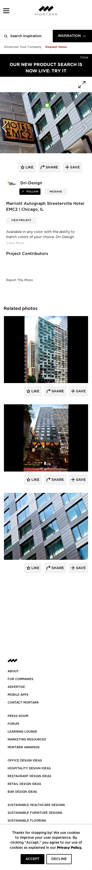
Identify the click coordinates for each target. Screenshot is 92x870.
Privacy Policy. (69, 847)
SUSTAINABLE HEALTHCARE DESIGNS (36, 805)
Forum (13, 723)
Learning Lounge (22, 731)
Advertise (16, 686)
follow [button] (32, 191)
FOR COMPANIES (20, 679)
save (74, 167)
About (13, 671)
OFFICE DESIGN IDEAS (25, 760)
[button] (6, 10)
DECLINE (59, 859)
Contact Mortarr (23, 702)
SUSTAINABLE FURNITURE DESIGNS (35, 812)
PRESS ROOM (18, 716)
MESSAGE (56, 191)
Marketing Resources (27, 739)
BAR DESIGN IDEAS (22, 791)
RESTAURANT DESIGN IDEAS (29, 776)
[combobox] (72, 36)
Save (80, 391)
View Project (21, 220)
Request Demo (56, 46)
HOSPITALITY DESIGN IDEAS (29, 768)
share (51, 167)
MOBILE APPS (18, 694)
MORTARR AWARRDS (24, 747)
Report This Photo (19, 280)
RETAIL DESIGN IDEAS (24, 783)
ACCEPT (32, 859)
